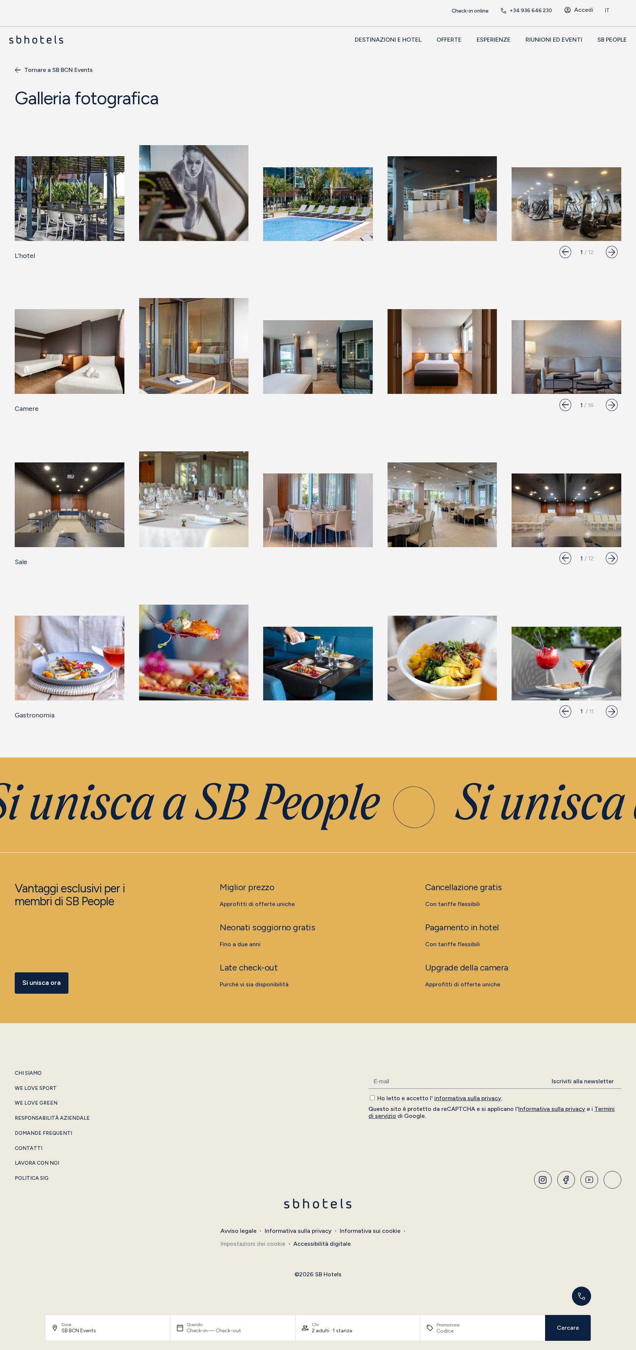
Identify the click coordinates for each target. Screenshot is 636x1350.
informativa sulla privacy (467, 1098)
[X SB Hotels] (589, 1180)
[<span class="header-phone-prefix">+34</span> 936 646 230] (503, 10)
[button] (565, 252)
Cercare (568, 1327)
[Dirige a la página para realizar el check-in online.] (445, 10)
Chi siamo (28, 1073)
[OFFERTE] (465, 39)
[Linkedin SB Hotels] (612, 1180)
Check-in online (470, 11)
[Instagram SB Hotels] (543, 1180)
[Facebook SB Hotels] (566, 1180)
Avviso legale (238, 1230)
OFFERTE (449, 39)
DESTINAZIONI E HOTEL (388, 39)
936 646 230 (531, 10)
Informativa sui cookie (370, 1230)
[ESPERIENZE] (514, 39)
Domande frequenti (43, 1133)
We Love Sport (36, 1088)
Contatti (28, 1148)
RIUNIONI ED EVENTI (554, 39)
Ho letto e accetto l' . (439, 1098)
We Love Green (36, 1103)
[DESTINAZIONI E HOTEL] (425, 39)
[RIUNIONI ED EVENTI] (586, 39)
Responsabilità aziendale (52, 1118)
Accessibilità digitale (322, 1243)
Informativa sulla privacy (551, 1108)
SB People (612, 39)
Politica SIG (32, 1178)
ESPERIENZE (493, 39)
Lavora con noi (37, 1163)
